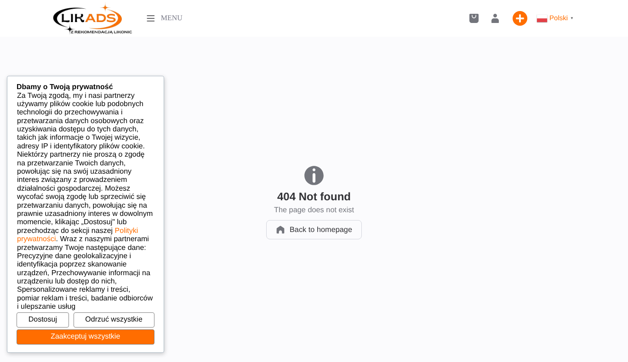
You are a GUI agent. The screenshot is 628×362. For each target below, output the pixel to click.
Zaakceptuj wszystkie (85, 336)
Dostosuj (43, 319)
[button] (474, 18)
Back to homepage (321, 230)
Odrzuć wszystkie (113, 319)
